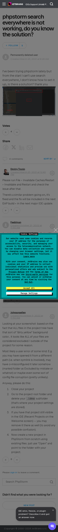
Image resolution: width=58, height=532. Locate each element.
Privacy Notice (16, 272)
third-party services (37, 274)
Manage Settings (29, 293)
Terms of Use (41, 272)
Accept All (29, 288)
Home (15, 4)
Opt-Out (28, 282)
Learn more (29, 256)
